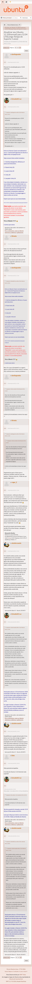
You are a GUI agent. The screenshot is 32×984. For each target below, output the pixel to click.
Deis (13, 755)
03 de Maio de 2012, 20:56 (13, 106)
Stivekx (14, 236)
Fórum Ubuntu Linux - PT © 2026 (16, 969)
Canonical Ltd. (19, 979)
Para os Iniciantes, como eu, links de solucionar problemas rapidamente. (14, 719)
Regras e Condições (14, 971)
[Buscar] (21, 18)
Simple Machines (21, 981)
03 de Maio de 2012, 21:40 (13, 243)
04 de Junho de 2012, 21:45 (14, 731)
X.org (9, 538)
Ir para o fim (6, 47)
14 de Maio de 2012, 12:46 (13, 490)
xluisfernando (16, 543)
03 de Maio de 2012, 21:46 (13, 275)
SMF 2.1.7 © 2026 (11, 981)
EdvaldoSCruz (16, 99)
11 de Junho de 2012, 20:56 (14, 763)
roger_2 (14, 482)
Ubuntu (11, 979)
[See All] (4, 24)
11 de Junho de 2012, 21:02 (10, 789)
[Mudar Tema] (10, 2)
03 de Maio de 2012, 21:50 (13, 383)
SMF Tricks (23, 974)
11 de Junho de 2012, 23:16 (14, 836)
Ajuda (6, 971)
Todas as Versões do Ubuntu (18, 816)
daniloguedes (16, 54)
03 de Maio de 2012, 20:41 (13, 62)
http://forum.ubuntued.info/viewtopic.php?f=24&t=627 (18, 202)
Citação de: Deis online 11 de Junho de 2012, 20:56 (16, 795)
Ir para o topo (7, 957)
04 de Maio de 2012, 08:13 (13, 428)
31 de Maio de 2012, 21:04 (13, 551)
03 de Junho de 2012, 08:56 (14, 621)
